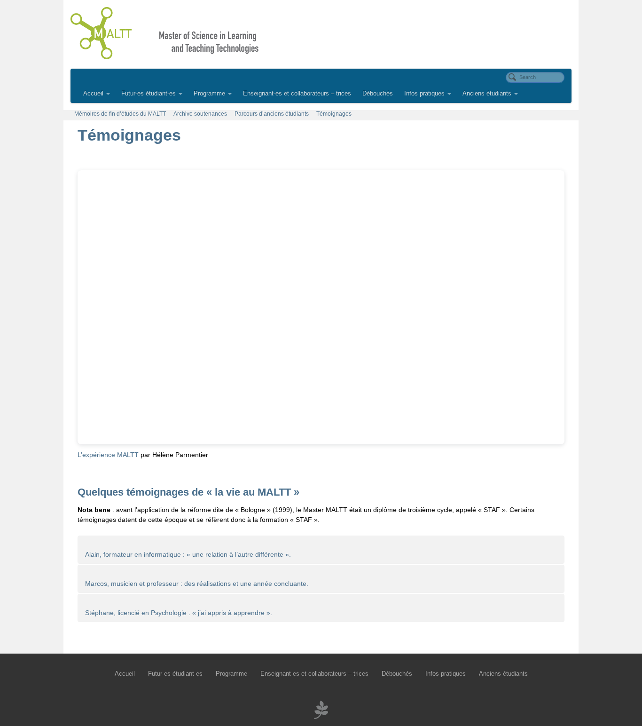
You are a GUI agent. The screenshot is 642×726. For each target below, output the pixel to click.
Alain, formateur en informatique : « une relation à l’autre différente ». (188, 554)
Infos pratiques (424, 93)
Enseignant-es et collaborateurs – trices (297, 93)
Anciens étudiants (486, 93)
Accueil (93, 93)
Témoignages (334, 113)
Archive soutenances (200, 113)
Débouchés (377, 93)
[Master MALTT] (321, 33)
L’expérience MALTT (108, 454)
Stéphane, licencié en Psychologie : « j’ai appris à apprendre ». (178, 612)
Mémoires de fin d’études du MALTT (120, 113)
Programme (209, 93)
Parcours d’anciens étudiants (272, 113)
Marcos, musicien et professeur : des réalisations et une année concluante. (196, 583)
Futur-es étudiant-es (148, 93)
